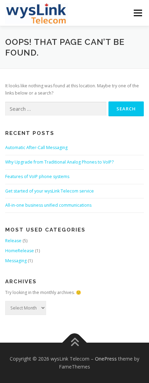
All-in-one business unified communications (48, 205)
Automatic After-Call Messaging (36, 147)
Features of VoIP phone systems (37, 176)
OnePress (106, 358)
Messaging (16, 261)
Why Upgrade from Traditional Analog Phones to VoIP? (59, 162)
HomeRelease (19, 251)
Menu (137, 13)
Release (13, 241)
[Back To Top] (74, 342)
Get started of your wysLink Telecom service (49, 191)
